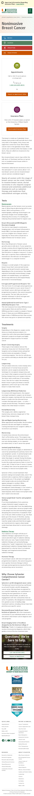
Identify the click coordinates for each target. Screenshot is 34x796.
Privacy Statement (21, 790)
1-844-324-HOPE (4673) (17, 85)
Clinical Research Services (8, 762)
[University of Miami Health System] (9, 10)
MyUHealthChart (6, 735)
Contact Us (21, 783)
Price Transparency (23, 746)
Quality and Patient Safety (25, 772)
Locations (10, 43)
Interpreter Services (24, 737)
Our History (21, 765)
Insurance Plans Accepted (8, 733)
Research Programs (7, 757)
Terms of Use (14, 790)
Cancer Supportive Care (25, 726)
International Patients (24, 741)
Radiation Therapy (8, 531)
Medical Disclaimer (6, 790)
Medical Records (23, 744)
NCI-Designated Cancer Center (24, 758)
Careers (20, 776)
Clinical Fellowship (6, 766)
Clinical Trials (11, 48)
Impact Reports (22, 767)
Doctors (9, 38)
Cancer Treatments (23, 724)
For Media (21, 781)
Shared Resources (6, 764)
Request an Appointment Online (17, 94)
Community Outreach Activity (7, 769)
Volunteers (21, 778)
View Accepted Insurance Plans (17, 129)
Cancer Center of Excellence (23, 762)
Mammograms (6, 204)
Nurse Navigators (23, 735)
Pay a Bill (4, 728)
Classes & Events (12, 52)
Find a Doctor (5, 726)
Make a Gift (5, 731)
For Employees (21, 792)
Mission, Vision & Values (24, 769)
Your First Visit (22, 728)
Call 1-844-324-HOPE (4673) (17, 652)
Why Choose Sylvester (24, 755)
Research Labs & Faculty (8, 759)
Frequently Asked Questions (23, 732)
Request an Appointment (17, 656)
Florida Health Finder (24, 748)
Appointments (5, 724)
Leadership (21, 774)
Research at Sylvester (7, 755)
